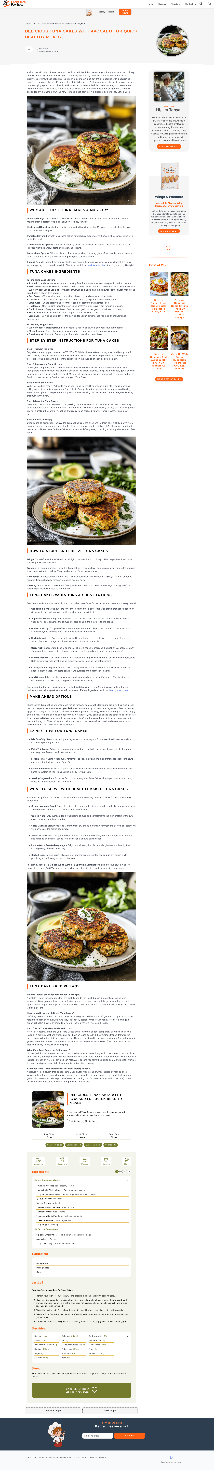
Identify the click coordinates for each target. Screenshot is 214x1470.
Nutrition (106, 1164)
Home (150, 4)
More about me (168, 146)
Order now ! (125, 12)
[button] (127, 1180)
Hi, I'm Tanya (52, 1457)
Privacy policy (80, 1457)
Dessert (37, 24)
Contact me (190, 4)
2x (121, 1171)
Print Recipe (74, 1121)
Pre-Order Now (168, 231)
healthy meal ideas (97, 265)
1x (117, 1171)
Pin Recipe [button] (90, 1121)
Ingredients (38, 1164)
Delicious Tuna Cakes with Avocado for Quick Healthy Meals (64, 24)
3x (125, 1171)
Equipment (62, 1164)
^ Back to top (29, 1457)
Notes (126, 1164)
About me (175, 4)
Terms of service (98, 1457)
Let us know (71, 1392)
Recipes (162, 4)
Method (84, 1164)
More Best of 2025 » (169, 379)
